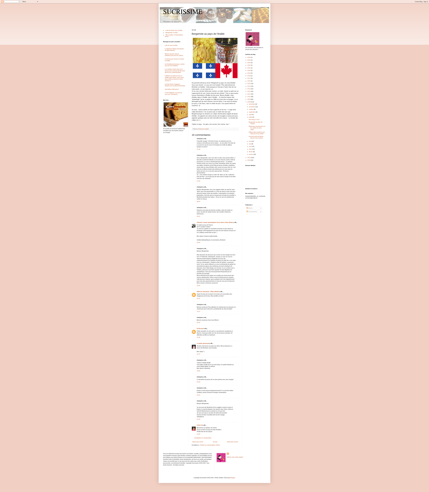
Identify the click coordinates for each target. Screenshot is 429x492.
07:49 (198, 149)
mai (250, 144)
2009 (249, 99)
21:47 (198, 354)
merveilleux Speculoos (172, 89)
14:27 (198, 311)
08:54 (198, 201)
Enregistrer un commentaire (203, 438)
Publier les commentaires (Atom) (210, 445)
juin (250, 141)
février (251, 151)
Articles (250, 208)
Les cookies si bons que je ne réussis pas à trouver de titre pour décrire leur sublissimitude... (175, 70)
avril (250, 146)
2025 (249, 60)
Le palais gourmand (203, 343)
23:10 (198, 395)
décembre (252, 104)
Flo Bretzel (200, 328)
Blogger (232, 477)
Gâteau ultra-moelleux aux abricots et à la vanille (257, 133)
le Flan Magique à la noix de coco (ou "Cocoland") (173, 93)
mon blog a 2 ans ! (254, 119)
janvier (251, 154)
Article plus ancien (232, 442)
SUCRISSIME (182, 11)
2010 (249, 96)
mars (250, 149)
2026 (249, 57)
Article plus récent (197, 442)
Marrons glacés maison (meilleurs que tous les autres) (174, 54)
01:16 (198, 419)
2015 (249, 83)
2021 (249, 68)
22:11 (198, 298)
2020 (249, 70)
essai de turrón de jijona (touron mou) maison (256, 137)
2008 (249, 102)
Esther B (199, 425)
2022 (249, 65)
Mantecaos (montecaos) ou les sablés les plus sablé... (257, 128)
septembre (252, 112)
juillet (250, 117)
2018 (249, 76)
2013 (249, 89)
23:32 (198, 322)
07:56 (198, 181)
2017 (249, 78)
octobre (251, 109)
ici (199, 120)
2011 (249, 94)
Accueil (215, 442)
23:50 (198, 371)
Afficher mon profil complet (235, 457)
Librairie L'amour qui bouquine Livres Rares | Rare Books (215, 222)
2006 (249, 160)
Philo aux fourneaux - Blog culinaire (208, 291)
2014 (249, 86)
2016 (249, 81)
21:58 (198, 337)
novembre (252, 107)
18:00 (198, 242)
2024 (249, 62)
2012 (249, 91)
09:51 (198, 216)
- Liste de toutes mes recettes (173, 30)
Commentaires (252, 211)
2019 (249, 73)
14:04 (198, 434)
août (250, 114)
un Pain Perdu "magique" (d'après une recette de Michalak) (175, 85)
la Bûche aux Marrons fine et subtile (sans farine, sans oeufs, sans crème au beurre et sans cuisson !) (174, 78)
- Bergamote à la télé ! (171, 32)
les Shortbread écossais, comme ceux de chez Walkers (175, 64)
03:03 (198, 382)
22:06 (198, 285)
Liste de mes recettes (171, 45)
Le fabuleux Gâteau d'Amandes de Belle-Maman (174, 49)
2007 (249, 157)
